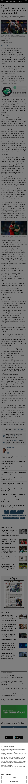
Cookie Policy (10, 759)
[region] (14, 763)
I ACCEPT (14, 777)
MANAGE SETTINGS (14, 781)
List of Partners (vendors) (6, 774)
